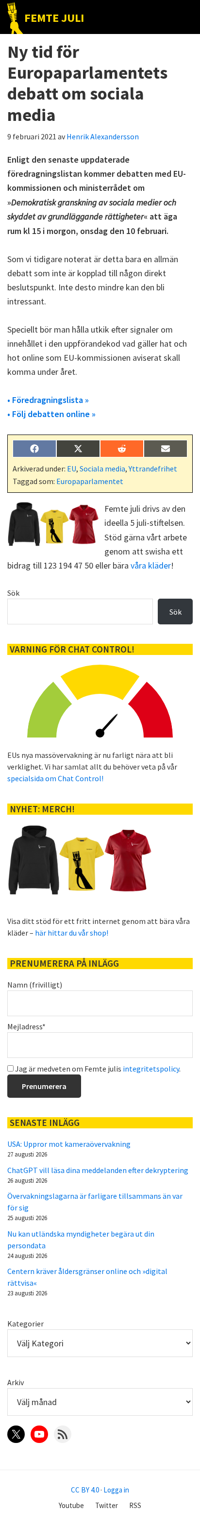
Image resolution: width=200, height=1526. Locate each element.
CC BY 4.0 (85, 1489)
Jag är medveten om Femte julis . (97, 1068)
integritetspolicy (151, 1068)
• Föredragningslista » (48, 399)
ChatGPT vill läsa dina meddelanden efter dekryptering (97, 1170)
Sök (13, 593)
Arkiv (15, 1382)
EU (71, 468)
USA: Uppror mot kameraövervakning (69, 1144)
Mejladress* (26, 1026)
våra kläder (151, 565)
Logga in (116, 1489)
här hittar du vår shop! (71, 933)
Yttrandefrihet (153, 468)
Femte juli (54, 17)
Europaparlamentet (89, 481)
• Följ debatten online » (51, 413)
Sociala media (102, 468)
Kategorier (25, 1323)
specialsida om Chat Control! (55, 778)
